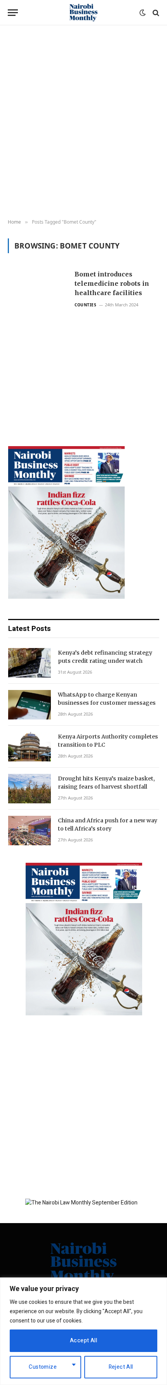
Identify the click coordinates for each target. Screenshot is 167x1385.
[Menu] (13, 12)
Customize (43, 1367)
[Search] (155, 12)
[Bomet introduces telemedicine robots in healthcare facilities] (38, 338)
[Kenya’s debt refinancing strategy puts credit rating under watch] (29, 663)
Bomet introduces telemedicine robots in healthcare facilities (112, 283)
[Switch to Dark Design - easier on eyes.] (142, 12)
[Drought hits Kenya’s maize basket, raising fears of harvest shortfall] (29, 788)
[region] (83, 1331)
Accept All (83, 1340)
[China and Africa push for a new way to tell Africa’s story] (29, 830)
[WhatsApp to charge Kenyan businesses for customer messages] (29, 704)
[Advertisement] (83, 122)
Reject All (121, 1367)
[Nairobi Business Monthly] (83, 12)
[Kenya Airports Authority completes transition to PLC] (29, 746)
